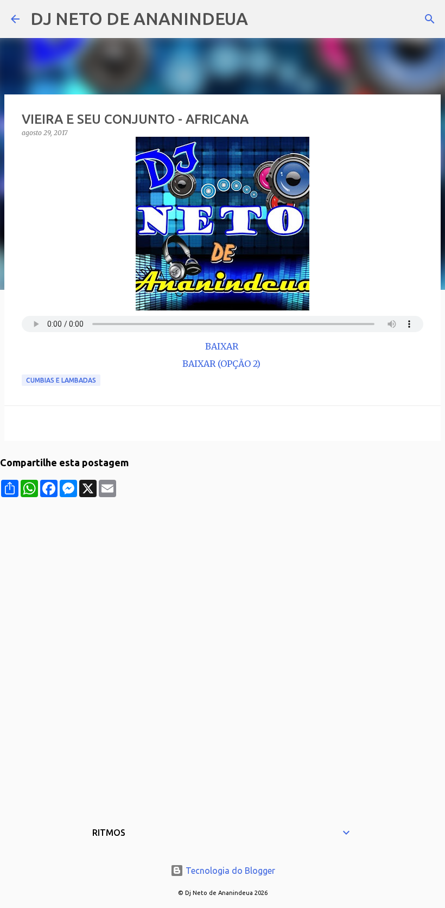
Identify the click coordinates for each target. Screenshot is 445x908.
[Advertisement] (222, 573)
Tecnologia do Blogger (229, 870)
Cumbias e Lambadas (61, 380)
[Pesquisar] (263, 19)
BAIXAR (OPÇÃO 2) (222, 363)
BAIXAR (222, 346)
